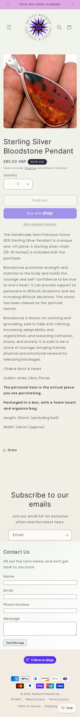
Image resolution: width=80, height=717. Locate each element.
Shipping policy (56, 706)
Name (8, 576)
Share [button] (12, 450)
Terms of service (29, 706)
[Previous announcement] (8, 4)
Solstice (37, 694)
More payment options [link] (40, 224)
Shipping (30, 168)
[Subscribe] (67, 535)
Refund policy (35, 699)
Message (11, 618)
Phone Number (16, 604)
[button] (9, 27)
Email (8, 590)
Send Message (15, 642)
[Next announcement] (72, 4)
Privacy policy (59, 699)
